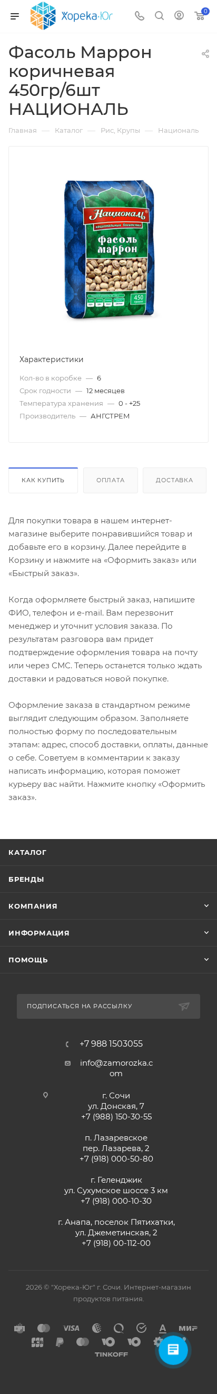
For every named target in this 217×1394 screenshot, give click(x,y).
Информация (39, 933)
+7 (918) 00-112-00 (116, 1243)
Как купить (43, 480)
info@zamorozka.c (116, 1063)
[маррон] (108, 250)
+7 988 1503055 (111, 1044)
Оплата (110, 480)
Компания (32, 906)
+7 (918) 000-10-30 (116, 1201)
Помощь (28, 960)
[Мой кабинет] (179, 17)
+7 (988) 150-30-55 (116, 1117)
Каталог (27, 852)
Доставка (174, 480)
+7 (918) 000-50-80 (116, 1159)
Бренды (26, 879)
